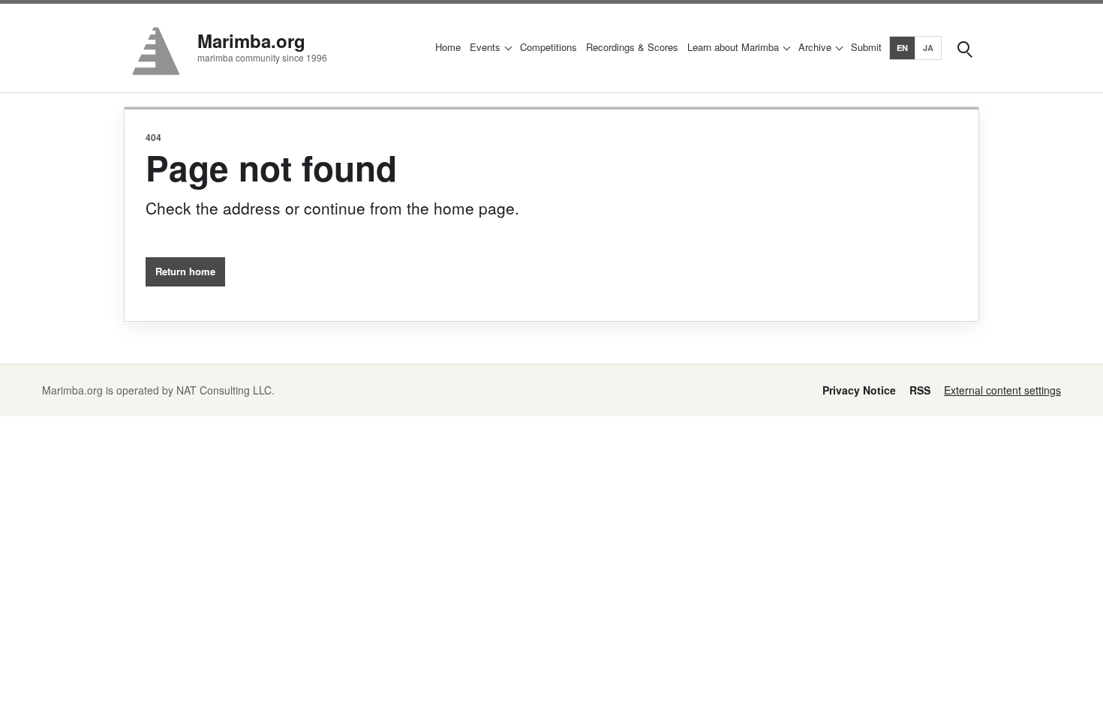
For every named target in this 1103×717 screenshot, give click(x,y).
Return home (185, 271)
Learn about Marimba (733, 47)
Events (485, 47)
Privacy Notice (859, 390)
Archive (814, 47)
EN (903, 47)
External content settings (1002, 390)
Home (448, 47)
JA (928, 47)
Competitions (548, 47)
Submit (866, 47)
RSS (919, 390)
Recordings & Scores (632, 47)
